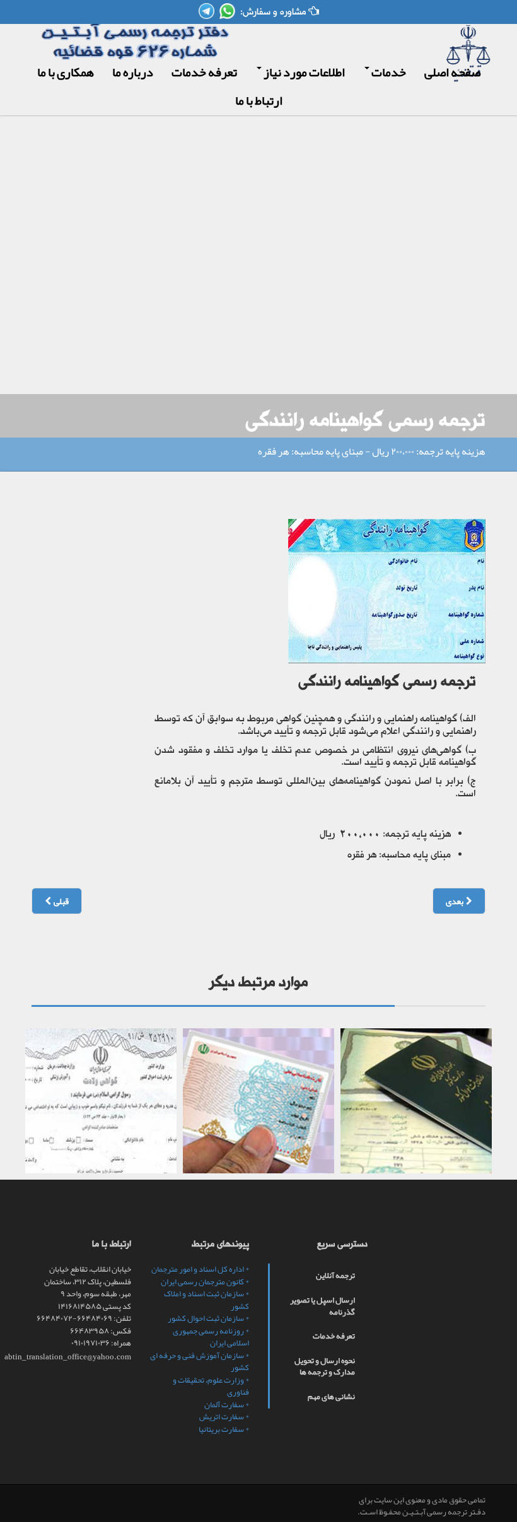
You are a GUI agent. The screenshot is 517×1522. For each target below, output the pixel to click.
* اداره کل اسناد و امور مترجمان (200, 1269)
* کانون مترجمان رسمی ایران (205, 1282)
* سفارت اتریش (224, 1417)
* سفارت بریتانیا (224, 1429)
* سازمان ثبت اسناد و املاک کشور (206, 1300)
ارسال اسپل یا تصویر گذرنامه (322, 1306)
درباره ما (132, 71)
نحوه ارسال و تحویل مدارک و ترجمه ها (324, 1366)
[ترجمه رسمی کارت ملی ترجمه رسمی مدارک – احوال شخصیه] (258, 1100)
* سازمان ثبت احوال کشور (208, 1318)
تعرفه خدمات (204, 71)
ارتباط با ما (258, 100)
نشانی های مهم (331, 1396)
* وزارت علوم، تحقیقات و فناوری (211, 1386)
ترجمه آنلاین (335, 1275)
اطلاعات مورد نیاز (303, 71)
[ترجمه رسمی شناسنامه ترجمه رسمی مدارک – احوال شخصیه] (416, 1100)
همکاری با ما (65, 71)
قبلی (60, 901)
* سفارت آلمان (226, 1405)
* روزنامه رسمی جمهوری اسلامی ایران (211, 1337)
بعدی (456, 901)
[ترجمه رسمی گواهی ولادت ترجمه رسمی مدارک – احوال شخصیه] (101, 1100)
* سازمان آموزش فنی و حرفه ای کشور (199, 1361)
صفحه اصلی (452, 71)
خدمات (387, 71)
